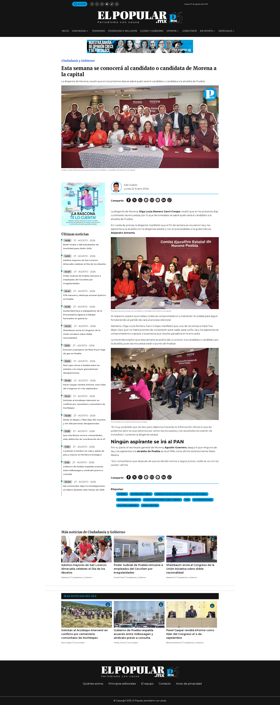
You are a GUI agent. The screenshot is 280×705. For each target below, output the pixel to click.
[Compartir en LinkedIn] (163, 200)
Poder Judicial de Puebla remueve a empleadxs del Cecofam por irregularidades (82, 280)
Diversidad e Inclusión (122, 31)
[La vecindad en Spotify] (83, 204)
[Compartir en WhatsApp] (140, 200)
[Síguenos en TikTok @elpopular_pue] (112, 4)
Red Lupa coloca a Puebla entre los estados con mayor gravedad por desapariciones (81, 369)
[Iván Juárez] (116, 186)
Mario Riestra (150, 505)
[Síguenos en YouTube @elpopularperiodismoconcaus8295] (107, 4)
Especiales (225, 31)
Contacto (165, 683)
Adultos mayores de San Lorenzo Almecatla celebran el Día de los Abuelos (84, 262)
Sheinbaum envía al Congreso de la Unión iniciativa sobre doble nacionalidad (81, 334)
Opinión (171, 31)
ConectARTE (189, 31)
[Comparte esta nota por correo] (152, 200)
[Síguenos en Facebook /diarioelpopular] (92, 4)
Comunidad (79, 31)
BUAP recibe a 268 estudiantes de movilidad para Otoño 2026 (81, 246)
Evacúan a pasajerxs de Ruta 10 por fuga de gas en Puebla (84, 351)
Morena (122, 494)
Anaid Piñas (119, 577)
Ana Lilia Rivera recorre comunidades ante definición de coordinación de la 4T (84, 437)
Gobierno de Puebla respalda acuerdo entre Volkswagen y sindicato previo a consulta (83, 470)
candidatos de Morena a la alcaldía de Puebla (181, 494)
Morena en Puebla (141, 494)
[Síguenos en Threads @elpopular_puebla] (117, 4)
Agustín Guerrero (128, 505)
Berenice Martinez (173, 643)
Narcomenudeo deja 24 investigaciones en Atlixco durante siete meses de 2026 (84, 488)
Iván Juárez (130, 185)
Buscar (81, 4)
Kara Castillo (66, 643)
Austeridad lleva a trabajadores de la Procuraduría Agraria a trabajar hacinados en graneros (82, 315)
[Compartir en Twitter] (134, 200)
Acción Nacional (203, 500)
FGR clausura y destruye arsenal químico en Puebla (84, 297)
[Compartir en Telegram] (146, 200)
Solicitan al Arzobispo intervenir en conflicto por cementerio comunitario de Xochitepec (84, 404)
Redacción (65, 577)
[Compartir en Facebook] (128, 200)
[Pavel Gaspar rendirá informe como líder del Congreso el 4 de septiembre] (191, 614)
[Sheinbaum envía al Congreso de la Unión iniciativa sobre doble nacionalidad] (191, 549)
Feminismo (98, 31)
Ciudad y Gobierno (151, 31)
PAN (187, 500)
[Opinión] (140, 46)
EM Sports (206, 31)
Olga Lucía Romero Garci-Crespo (162, 500)
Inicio (65, 31)
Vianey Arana (119, 643)
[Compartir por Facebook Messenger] (157, 200)
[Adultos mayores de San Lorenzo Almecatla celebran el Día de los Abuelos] (86, 549)
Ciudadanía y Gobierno (77, 60)
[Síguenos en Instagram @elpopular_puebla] (102, 4)
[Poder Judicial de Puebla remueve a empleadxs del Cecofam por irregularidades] (139, 549)
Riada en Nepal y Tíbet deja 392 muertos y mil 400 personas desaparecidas (84, 422)
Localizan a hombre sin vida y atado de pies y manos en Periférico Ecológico (83, 453)
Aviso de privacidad (189, 683)
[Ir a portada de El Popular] (140, 17)
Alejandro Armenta (129, 500)
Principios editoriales (122, 683)
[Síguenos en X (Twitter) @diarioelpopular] (97, 4)
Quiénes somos (93, 683)
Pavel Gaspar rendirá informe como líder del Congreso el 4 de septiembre (84, 387)
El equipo (147, 683)
